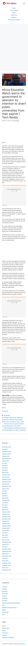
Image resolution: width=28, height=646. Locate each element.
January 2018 (5, 539)
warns (18, 421)
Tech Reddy (5, 612)
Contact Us (14, 15)
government (5, 419)
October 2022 (6, 456)
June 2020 (5, 502)
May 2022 (4, 467)
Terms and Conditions (14, 19)
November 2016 (6, 549)
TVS (3, 614)
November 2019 (6, 519)
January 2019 (5, 523)
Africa (11, 417)
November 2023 (6, 447)
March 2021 (5, 498)
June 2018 (5, 535)
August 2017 (5, 544)
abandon (6, 417)
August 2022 (5, 460)
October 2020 (6, 500)
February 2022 (6, 474)
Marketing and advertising (9, 607)
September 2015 (6, 556)
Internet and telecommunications (11, 603)
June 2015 (5, 558)
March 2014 (5, 567)
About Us (14, 17)
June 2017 (5, 546)
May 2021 (4, 493)
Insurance (4, 600)
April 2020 (5, 507)
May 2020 (5, 505)
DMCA (14, 12)
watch (22, 421)
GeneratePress (21, 643)
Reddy (4, 421)
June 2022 (5, 465)
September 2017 (6, 542)
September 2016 (6, 551)
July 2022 (4, 463)
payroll (16, 419)
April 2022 (5, 470)
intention (11, 419)
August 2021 (5, 488)
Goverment (7, 415)
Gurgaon (4, 596)
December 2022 (6, 451)
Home (14, 8)
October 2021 (5, 484)
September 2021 (6, 486)
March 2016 (5, 553)
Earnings (4, 589)
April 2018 (4, 537)
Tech (7, 421)
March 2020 (5, 509)
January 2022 (6, 477)
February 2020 (6, 512)
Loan (3, 605)
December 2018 (6, 525)
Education (20, 417)
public (20, 419)
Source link (5, 411)
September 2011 (6, 570)
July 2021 (4, 491)
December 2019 (6, 516)
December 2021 (6, 479)
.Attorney (4, 586)
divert (15, 417)
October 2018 (5, 528)
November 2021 (6, 481)
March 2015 (5, 560)
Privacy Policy (14, 10)
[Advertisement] (14, 39)
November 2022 (6, 454)
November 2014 (6, 565)
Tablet (4, 610)
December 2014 (6, 563)
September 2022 (6, 458)
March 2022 (5, 472)
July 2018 (4, 532)
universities (13, 421)
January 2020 (6, 514)
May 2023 (5, 449)
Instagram (4, 598)
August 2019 (5, 521)
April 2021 (4, 495)
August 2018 (5, 530)
